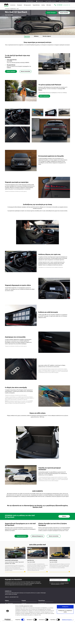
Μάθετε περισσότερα (44, 96)
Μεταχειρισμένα (27, 5)
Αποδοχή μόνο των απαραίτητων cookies (65, 611)
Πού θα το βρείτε (47, 36)
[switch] (35, 620)
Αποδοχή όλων (65, 606)
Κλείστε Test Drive (64, 12)
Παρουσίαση (27, 36)
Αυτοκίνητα (12, 5)
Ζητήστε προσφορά (11, 71)
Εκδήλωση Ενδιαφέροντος (37, 536)
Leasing (43, 5)
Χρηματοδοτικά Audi (21, 536)
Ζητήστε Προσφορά (51, 12)
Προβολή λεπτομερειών (67, 619)
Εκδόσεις (36, 36)
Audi (17, 8)
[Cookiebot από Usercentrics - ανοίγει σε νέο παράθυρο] (7, 620)
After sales (48, 5)
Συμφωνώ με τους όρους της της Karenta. (60, 583)
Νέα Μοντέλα (13, 8)
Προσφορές (19, 5)
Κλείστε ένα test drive (25, 71)
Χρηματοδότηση (36, 5)
